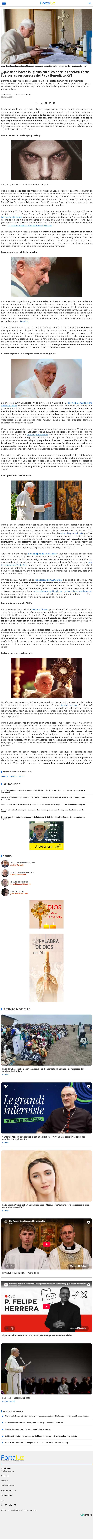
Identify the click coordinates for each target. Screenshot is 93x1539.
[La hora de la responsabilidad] (46, 1368)
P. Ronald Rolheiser (18, 874)
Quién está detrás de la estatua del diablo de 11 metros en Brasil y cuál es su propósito (41, 1436)
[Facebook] (46, 103)
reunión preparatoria (37, 434)
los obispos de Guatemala (48, 580)
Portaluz (24, 321)
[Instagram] (15, 1505)
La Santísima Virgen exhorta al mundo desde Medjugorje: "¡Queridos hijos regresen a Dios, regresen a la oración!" (43, 791)
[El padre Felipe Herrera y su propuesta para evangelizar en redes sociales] (46, 1306)
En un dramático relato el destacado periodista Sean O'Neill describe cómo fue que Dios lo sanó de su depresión (43, 818)
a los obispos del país (71, 533)
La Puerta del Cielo (11, 217)
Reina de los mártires (19, 882)
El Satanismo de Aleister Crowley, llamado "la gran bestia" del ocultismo (35, 1423)
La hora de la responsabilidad (22, 862)
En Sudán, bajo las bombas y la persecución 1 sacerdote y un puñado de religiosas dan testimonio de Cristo (42, 811)
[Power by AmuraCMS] (86, 1515)
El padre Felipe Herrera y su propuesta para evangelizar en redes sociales (37, 1335)
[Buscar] (89, 3)
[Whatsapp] (37, 103)
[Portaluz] (47, 4)
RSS (2, 1500)
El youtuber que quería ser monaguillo (20, 1273)
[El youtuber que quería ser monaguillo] (46, 1243)
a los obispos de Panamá (78, 591)
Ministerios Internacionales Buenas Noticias (29, 225)
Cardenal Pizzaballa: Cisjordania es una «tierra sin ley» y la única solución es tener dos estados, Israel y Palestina (43, 798)
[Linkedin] (50, 103)
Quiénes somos (6, 1495)
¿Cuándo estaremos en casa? (22, 872)
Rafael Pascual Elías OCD (20, 884)
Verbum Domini (40, 609)
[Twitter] (41, 103)
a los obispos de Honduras (48, 591)
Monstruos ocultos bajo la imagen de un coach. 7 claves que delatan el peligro (37, 1443)
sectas (21, 776)
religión (14, 776)
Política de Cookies (7, 1486)
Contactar (4, 1481)
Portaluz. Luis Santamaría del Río (17, 95)
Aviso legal (5, 1476)
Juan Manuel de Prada (19, 893)
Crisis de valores (17, 891)
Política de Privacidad (8, 1490)
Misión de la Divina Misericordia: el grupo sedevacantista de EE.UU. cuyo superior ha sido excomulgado (43, 804)
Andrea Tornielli (16, 865)
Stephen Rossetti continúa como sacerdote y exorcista (27, 1429)
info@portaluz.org (7, 1471)
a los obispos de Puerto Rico (42, 554)
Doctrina (4, 776)
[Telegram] (54, 103)
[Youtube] (11, 1505)
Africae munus (69, 705)
